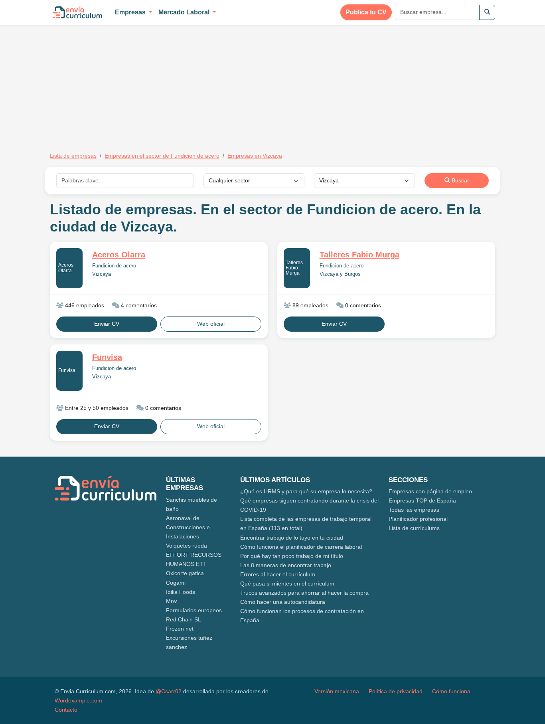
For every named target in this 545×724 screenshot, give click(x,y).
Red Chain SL (183, 619)
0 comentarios (362, 305)
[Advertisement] (117, 83)
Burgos (352, 274)
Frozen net (180, 628)
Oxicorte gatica (185, 573)
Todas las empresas (414, 509)
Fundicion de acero (114, 266)
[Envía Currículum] (77, 12)
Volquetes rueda (186, 545)
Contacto (66, 709)
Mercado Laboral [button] (184, 12)
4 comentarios (138, 305)
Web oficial (211, 323)
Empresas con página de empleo (430, 491)
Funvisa (66, 370)
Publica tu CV (366, 12)
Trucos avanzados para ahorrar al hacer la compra (304, 592)
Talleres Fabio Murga (294, 268)
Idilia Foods (180, 592)
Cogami (176, 583)
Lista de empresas (73, 155)
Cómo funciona (451, 691)
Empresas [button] (131, 12)
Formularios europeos (194, 610)
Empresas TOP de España (422, 500)
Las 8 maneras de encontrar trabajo (285, 565)
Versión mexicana (336, 691)
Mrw (171, 601)
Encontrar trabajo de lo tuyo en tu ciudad (291, 537)
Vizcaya (101, 274)
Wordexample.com (78, 700)
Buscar (459, 180)
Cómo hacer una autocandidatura (282, 602)
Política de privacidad (396, 691)
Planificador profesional (418, 519)
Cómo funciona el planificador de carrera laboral (301, 547)
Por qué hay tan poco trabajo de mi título (291, 556)
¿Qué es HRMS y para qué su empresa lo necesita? (306, 491)
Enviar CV (106, 323)
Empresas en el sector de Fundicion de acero (162, 155)
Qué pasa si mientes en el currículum (287, 583)
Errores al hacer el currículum (277, 574)
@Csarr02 (169, 691)
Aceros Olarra (65, 267)
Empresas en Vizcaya (254, 155)
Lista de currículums (414, 528)
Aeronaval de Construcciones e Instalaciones (188, 527)
